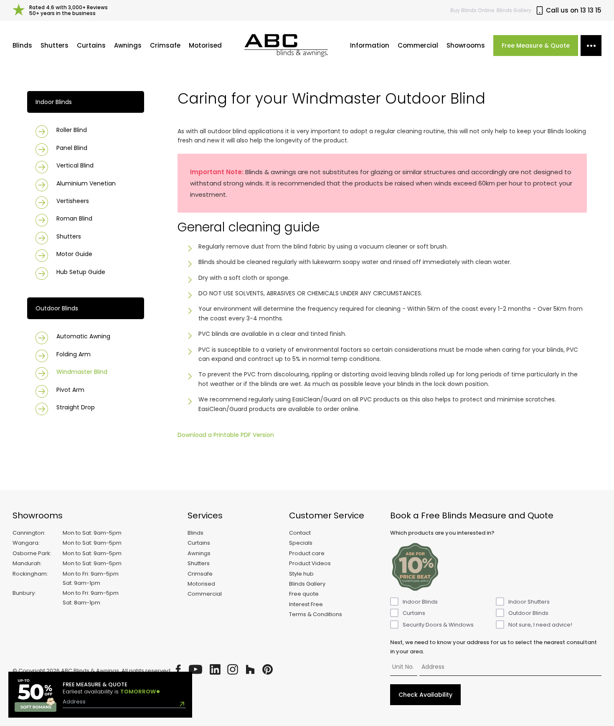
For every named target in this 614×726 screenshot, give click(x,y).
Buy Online (472, 10)
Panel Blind (71, 148)
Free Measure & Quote (536, 45)
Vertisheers (72, 201)
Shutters (55, 45)
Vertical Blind (75, 165)
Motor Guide (74, 254)
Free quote (304, 594)
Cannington (28, 533)
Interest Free (306, 604)
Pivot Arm (70, 390)
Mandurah (27, 563)
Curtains (91, 45)
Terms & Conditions (315, 614)
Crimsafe (165, 45)
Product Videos (310, 563)
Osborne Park (31, 553)
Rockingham (30, 574)
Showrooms (466, 45)
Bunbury (24, 593)
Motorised (205, 45)
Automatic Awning (83, 336)
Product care (307, 553)
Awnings (128, 45)
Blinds (22, 45)
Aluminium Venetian (86, 183)
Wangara (25, 543)
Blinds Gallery (514, 10)
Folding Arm (73, 354)
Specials (300, 543)
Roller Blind (71, 130)
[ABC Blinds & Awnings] (286, 45)
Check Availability (425, 694)
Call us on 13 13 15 (573, 10)
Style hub (301, 574)
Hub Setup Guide (80, 272)
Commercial (418, 45)
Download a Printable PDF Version (226, 435)
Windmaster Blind (81, 372)
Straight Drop (75, 407)
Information (369, 45)
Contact (300, 533)
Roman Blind (74, 218)
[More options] (591, 45)
